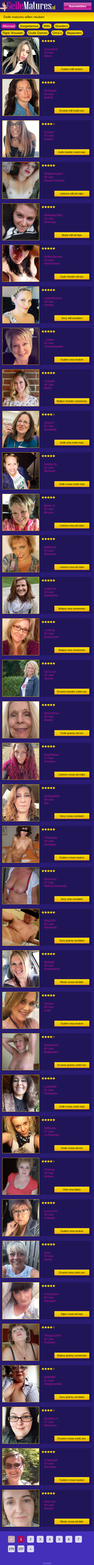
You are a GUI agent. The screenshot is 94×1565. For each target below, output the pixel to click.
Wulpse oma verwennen (71, 608)
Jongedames (29, 26)
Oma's (57, 33)
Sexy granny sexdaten (71, 940)
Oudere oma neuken (71, 359)
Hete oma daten (72, 1189)
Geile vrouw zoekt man (72, 484)
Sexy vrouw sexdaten (72, 816)
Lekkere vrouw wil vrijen (71, 774)
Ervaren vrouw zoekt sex (72, 1438)
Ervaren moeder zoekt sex (72, 691)
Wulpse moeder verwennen (72, 401)
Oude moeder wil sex (72, 276)
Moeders (61, 26)
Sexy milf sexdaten (71, 318)
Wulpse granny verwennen (72, 1355)
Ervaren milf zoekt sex (71, 110)
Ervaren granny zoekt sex (71, 1065)
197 (21, 1549)
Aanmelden (77, 6)
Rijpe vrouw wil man (72, 1314)
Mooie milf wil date (72, 235)
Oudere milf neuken (72, 69)
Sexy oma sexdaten (72, 899)
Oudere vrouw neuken (71, 857)
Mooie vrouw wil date (71, 982)
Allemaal (9, 26)
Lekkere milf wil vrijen (72, 193)
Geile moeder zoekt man (71, 152)
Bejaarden (74, 33)
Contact (47, 1563)
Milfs (47, 26)
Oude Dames (37, 33)
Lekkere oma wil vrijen (72, 525)
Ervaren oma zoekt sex (72, 1272)
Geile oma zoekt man (72, 442)
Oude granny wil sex (71, 733)
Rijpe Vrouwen (13, 33)
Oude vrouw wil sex (72, 1148)
